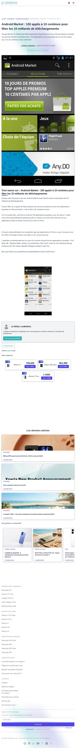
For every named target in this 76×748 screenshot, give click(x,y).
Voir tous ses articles (12, 338)
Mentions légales (8, 687)
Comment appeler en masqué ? (13, 661)
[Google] (25, 743)
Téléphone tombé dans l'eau (12, 665)
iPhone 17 (5, 623)
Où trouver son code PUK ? (12, 673)
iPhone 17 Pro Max (8, 615)
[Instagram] (46, 743)
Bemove (47, 738)
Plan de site (6, 701)
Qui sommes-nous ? (9, 705)
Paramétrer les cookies (10, 697)
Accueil (4, 18)
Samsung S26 (7, 644)
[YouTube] (38, 743)
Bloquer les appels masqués (12, 669)
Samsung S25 (7, 652)
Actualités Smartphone (22, 18)
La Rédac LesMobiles (28, 45)
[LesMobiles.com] (9, 2)
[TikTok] (33, 743)
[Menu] (73, 3)
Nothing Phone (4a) (9, 606)
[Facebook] (29, 743)
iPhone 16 (5, 631)
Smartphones (8, 346)
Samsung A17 (6, 590)
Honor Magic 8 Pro (9, 602)
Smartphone (10, 18)
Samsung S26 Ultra (9, 640)
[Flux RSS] (51, 743)
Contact (4, 683)
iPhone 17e (6, 627)
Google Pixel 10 (7, 598)
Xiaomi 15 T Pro (7, 594)
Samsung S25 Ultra (9, 648)
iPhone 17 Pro (7, 619)
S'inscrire (38, 724)
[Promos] (69, 3)
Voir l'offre (30, 367)
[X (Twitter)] (42, 743)
